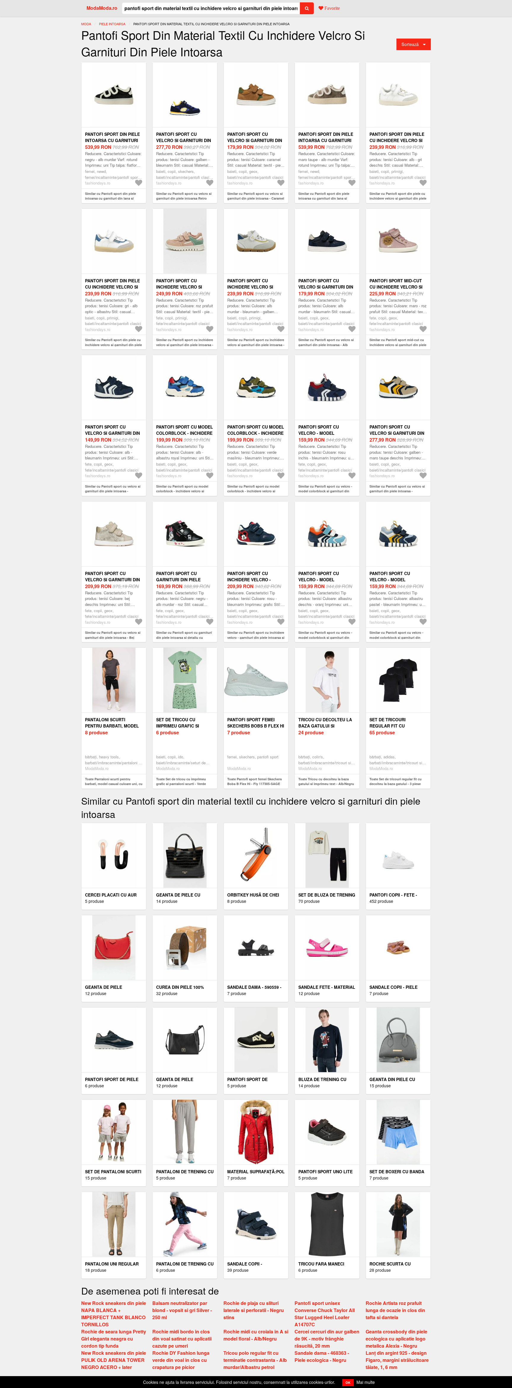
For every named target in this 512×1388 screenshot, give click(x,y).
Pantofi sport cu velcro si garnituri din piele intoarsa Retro (183, 140)
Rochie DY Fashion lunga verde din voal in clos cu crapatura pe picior (180, 1360)
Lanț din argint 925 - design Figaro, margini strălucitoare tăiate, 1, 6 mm (397, 1360)
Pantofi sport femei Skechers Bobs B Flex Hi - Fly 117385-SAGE (255, 726)
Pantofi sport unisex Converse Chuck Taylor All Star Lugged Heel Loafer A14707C (325, 1314)
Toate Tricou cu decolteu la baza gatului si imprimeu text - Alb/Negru (326, 781)
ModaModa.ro (102, 7)
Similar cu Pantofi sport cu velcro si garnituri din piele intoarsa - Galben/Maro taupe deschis (397, 491)
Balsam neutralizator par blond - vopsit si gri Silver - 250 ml (182, 1310)
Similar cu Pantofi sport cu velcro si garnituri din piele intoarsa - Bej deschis (112, 637)
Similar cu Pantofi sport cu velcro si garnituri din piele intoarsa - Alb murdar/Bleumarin (326, 345)
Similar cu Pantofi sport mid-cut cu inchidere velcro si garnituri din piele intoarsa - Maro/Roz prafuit (397, 345)
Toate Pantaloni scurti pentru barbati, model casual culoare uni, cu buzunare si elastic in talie (114, 784)
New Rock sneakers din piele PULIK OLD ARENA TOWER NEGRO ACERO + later (113, 1360)
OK (348, 1382)
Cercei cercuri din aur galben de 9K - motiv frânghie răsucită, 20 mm (327, 1338)
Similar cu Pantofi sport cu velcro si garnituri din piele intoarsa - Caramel (255, 196)
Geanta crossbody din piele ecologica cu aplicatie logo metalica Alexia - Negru (396, 1338)
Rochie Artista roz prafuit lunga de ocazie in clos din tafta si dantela (395, 1310)
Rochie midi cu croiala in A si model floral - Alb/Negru (255, 1335)
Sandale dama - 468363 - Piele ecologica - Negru (322, 1356)
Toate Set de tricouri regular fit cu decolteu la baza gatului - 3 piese (395, 781)
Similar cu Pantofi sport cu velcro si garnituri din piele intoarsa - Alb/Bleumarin (112, 491)
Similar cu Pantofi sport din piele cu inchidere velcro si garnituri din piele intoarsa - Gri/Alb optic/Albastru (113, 345)
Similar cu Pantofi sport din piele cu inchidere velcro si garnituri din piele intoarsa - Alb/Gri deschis (397, 198)
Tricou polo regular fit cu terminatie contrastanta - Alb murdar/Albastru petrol (255, 1360)
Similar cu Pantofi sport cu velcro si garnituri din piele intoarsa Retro (184, 196)
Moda (86, 23)
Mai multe (365, 1382)
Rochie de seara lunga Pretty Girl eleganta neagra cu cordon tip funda (113, 1338)
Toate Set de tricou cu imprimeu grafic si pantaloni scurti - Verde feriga (181, 784)
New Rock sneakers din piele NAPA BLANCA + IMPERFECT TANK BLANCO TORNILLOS (113, 1314)
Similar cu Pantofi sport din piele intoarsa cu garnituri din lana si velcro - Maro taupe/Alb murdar (323, 198)
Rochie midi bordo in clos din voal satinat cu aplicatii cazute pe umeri (182, 1338)
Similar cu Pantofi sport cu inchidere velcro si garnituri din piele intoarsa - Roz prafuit (184, 345)
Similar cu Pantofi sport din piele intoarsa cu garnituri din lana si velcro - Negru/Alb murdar (110, 198)
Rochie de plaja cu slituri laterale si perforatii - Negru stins (253, 1310)
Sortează (410, 44)
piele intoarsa (112, 23)
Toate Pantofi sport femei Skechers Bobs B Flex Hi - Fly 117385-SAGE (254, 781)
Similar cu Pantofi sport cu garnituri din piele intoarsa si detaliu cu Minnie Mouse (184, 637)
